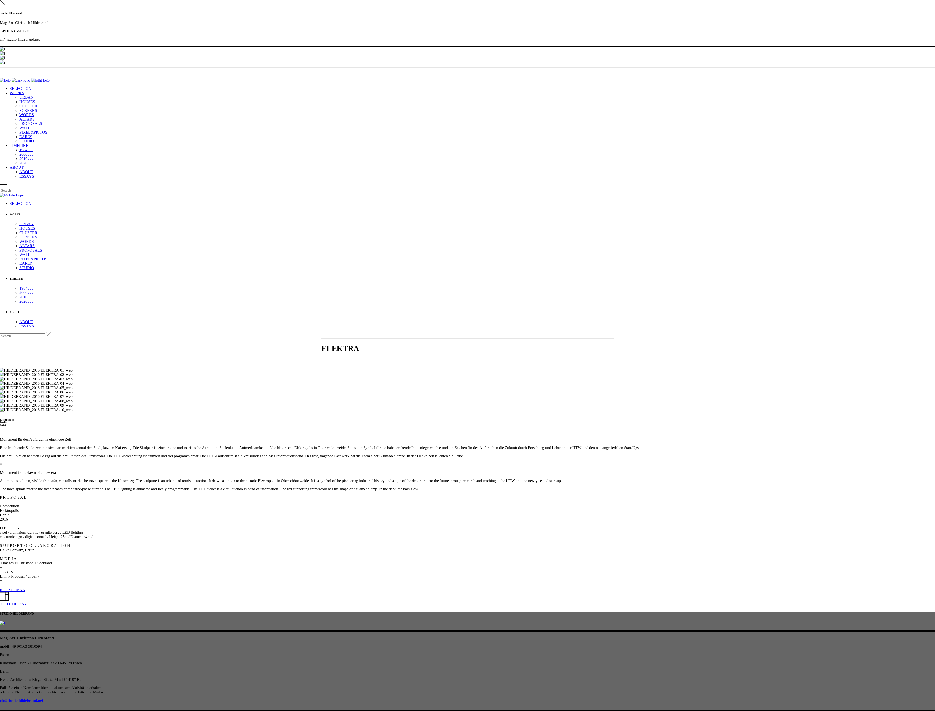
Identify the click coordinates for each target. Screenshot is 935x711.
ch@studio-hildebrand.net (21, 700)
